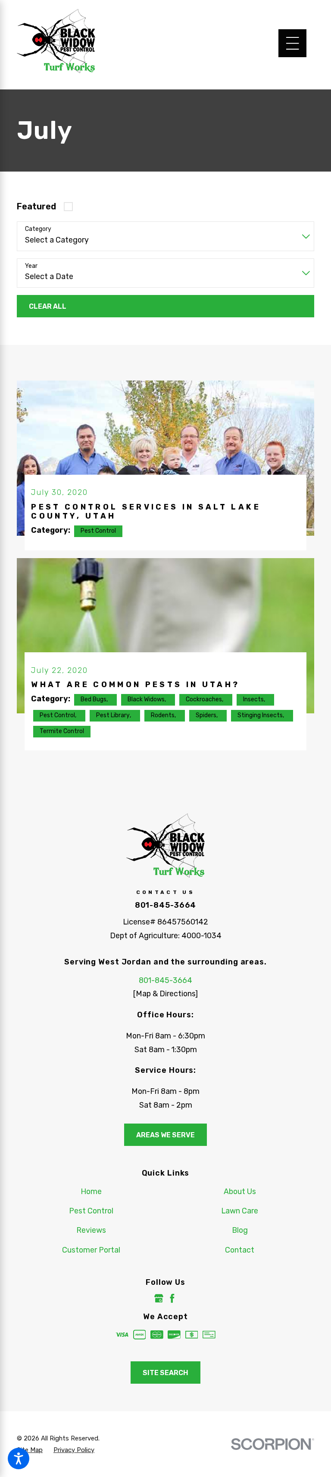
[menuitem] (91, 1191)
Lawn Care (239, 1210)
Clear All (47, 306)
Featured (36, 207)
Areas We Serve (165, 1135)
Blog (240, 1229)
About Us (240, 1191)
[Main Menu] (292, 43)
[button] (18, 1458)
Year (31, 266)
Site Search (165, 1373)
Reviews (91, 1229)
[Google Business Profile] (158, 1298)
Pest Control (91, 1210)
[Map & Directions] (165, 993)
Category (38, 229)
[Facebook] (172, 1298)
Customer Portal (91, 1249)
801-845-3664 (166, 904)
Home (91, 1191)
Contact (239, 1249)
